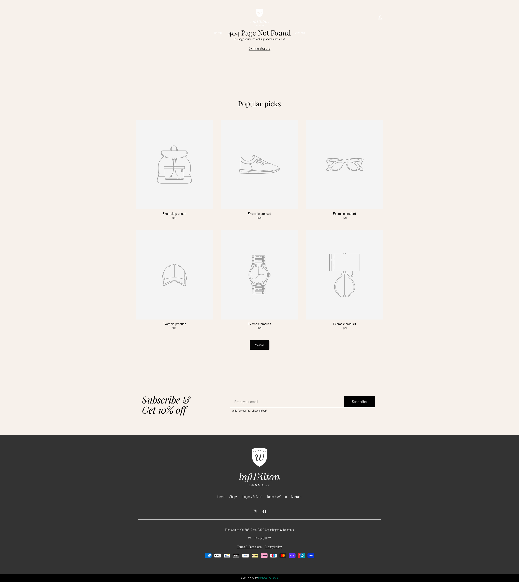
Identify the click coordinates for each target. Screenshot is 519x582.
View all (259, 345)
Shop (231, 32)
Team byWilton (277, 32)
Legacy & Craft (251, 32)
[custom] (254, 511)
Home (218, 32)
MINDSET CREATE (268, 577)
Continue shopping (259, 48)
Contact (299, 32)
